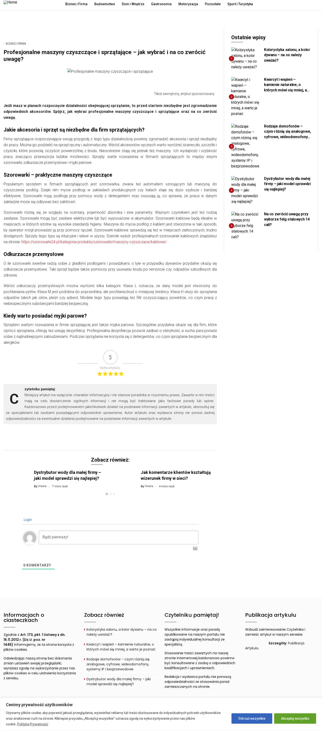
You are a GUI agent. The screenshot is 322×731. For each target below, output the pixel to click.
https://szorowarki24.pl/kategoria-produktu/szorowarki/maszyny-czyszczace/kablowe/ (93, 242)
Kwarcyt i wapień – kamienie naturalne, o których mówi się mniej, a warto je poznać (121, 647)
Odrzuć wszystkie (251, 718)
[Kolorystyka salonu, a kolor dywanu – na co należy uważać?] (245, 58)
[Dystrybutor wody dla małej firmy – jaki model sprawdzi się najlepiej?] (245, 190)
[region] (161, 714)
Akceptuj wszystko (295, 718)
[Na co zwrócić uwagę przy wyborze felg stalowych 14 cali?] (245, 225)
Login (27, 520)
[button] (107, 494)
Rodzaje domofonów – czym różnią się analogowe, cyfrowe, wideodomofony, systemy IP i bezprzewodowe (287, 137)
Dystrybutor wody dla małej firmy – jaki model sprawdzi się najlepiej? (67, 475)
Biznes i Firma (16, 43)
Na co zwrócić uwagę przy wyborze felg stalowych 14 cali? (287, 219)
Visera (42, 486)
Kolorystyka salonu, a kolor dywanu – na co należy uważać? (287, 55)
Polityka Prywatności (32, 724)
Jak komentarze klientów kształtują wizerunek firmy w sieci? (176, 475)
